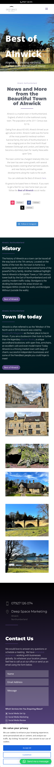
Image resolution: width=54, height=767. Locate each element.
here (44, 178)
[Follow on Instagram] (13, 203)
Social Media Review (17, 720)
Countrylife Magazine (12, 333)
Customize (27, 755)
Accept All (27, 748)
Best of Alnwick (11, 299)
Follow (19, 202)
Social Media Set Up (16, 713)
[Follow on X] (22, 208)
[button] (35, 761)
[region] (27, 745)
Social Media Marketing (18, 717)
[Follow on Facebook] (29, 203)
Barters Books (28, 339)
